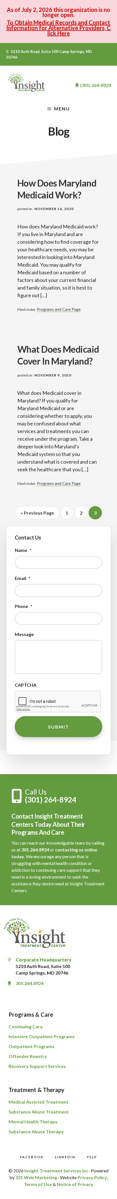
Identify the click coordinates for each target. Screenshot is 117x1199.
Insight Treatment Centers (27, 82)
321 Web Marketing (36, 1177)
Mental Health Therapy (33, 1121)
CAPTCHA (25, 685)
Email (22, 578)
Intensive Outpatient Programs (42, 1036)
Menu (62, 108)
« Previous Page (37, 514)
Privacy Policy (92, 1177)
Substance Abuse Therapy (36, 1131)
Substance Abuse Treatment (39, 1111)
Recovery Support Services (37, 1066)
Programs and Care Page (59, 309)
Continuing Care (26, 1026)
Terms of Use (38, 1184)
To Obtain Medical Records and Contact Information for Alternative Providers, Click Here (58, 28)
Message (24, 634)
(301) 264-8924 (50, 799)
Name (23, 550)
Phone (23, 606)
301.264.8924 (35, 849)
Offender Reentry (28, 1056)
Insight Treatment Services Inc (56, 1170)
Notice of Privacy (75, 1184)
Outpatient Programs (32, 1046)
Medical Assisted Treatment (38, 1101)
